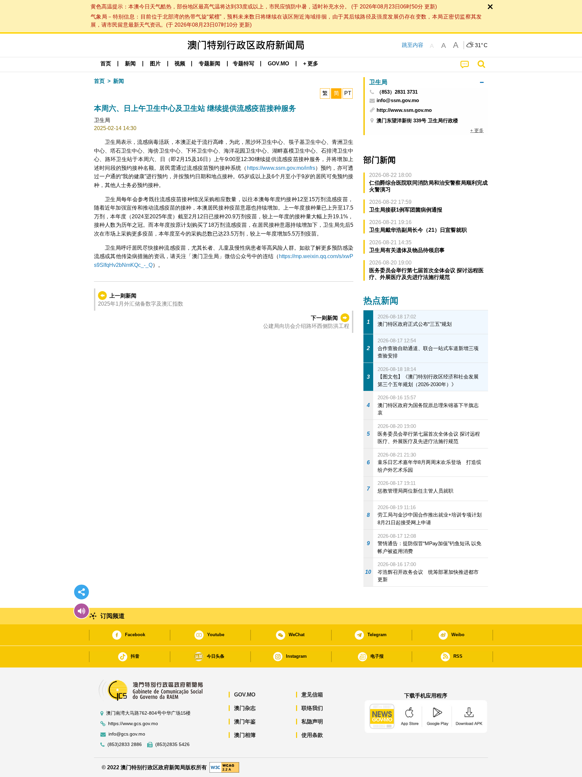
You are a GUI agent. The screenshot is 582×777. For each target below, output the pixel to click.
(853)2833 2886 (124, 744)
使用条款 (312, 735)
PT (347, 93)
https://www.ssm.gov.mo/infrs (281, 168)
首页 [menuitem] (105, 63)
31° (481, 45)
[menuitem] (130, 63)
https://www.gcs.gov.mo (133, 723)
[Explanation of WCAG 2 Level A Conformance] (224, 767)
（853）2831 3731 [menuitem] (397, 92)
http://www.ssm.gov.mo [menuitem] (404, 110)
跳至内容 (412, 45)
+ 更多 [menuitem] (477, 130)
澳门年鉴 (245, 721)
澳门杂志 (245, 708)
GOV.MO (244, 694)
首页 (99, 81)
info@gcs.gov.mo (126, 734)
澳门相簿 (245, 735)
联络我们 (312, 708)
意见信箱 (312, 694)
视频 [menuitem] (179, 63)
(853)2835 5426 (172, 744)
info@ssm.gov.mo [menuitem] (398, 100)
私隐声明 (312, 721)
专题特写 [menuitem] (243, 63)
